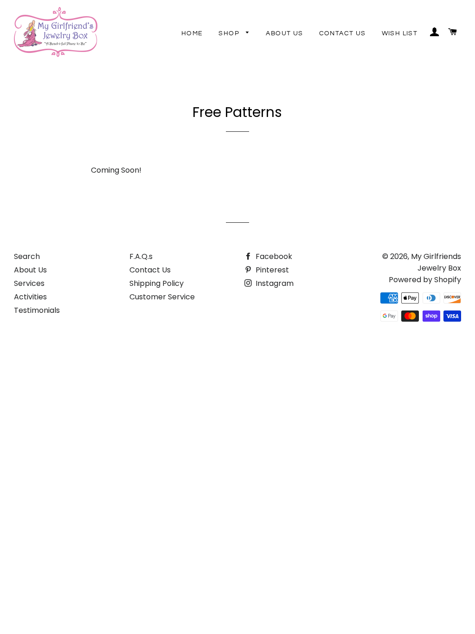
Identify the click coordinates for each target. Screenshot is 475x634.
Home (192, 33)
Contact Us (342, 33)
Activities (30, 296)
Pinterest (271, 270)
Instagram (274, 283)
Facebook (273, 256)
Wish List (400, 33)
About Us (284, 33)
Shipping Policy (156, 283)
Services (29, 283)
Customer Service (162, 296)
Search (27, 256)
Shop (229, 33)
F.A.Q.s (141, 256)
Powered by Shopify (425, 279)
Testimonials (37, 310)
